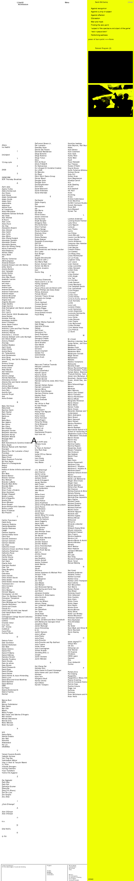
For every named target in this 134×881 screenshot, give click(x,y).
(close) (130, 2)
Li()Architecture (23, 3)
